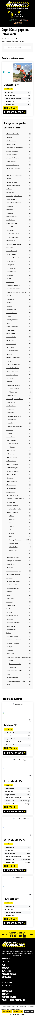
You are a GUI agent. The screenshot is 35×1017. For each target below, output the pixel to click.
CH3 (10, 523)
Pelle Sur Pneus (11, 461)
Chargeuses (9, 213)
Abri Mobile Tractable (12, 134)
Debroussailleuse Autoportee (15, 258)
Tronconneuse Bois (12, 677)
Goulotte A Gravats (12, 351)
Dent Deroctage (11, 268)
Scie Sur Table (10, 609)
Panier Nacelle (10, 437)
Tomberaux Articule (12, 636)
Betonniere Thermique (13, 168)
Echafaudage (10, 282)
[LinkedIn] (24, 936)
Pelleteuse (12, 447)
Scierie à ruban (13, 547)
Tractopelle (9, 647)
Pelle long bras (10, 454)
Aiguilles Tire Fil (11, 144)
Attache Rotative (11, 154)
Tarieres (8, 633)
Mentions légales (9, 997)
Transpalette (10, 653)
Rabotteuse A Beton (12, 557)
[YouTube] (20, 936)
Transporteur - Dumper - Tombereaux (17, 657)
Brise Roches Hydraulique (14, 175)
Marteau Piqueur (11, 395)
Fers (10, 530)
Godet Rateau (10, 340)
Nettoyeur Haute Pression (14, 426)
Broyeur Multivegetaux (13, 185)
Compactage (10, 230)
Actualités (6, 977)
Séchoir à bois (13, 550)
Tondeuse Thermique (12, 643)
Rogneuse (9, 578)
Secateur (9, 612)
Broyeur (8, 179)
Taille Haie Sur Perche (12, 622)
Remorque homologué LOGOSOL (19, 540)
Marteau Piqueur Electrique (14, 399)
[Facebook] (11, 936)
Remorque (9, 567)
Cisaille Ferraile (10, 220)
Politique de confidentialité (13, 1000)
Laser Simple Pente (12, 375)
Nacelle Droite (10, 423)
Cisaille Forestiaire (11, 223)
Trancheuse (9, 650)
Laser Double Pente (12, 371)
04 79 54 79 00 (19, 17)
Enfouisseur (9, 296)
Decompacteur (10, 261)
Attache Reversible (12, 151)
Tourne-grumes (13, 554)
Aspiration (12, 519)
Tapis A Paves (10, 626)
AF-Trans (23, 20)
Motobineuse (10, 409)
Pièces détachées (9, 974)
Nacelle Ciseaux (11, 419)
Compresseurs (10, 240)
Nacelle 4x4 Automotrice (13, 416)
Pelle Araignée (10, 450)
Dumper (8, 278)
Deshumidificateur (11, 271)
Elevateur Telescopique (13, 289)
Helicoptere (9, 361)
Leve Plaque (10, 378)
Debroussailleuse (11, 254)
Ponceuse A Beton (12, 495)
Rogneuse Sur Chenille (13, 581)
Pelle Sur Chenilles (11, 457)
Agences (13, 12)
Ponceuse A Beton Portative (15, 499)
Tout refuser (18, 1012)
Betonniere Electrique (12, 165)
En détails (9, 107)
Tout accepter (7, 1012)
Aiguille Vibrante (11, 141)
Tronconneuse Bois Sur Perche (15, 681)
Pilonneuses (10, 478)
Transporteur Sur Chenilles (14, 671)
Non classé (9, 430)
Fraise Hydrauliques (12, 320)
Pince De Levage (11, 481)
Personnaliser (29, 1012)
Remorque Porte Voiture (13, 574)
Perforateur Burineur (12, 471)
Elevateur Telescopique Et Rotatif (16, 292)
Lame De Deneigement (13, 364)
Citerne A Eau (10, 227)
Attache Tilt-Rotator (12, 158)
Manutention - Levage (13, 385)
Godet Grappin (10, 333)
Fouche (8, 316)
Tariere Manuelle (11, 629)
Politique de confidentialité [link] (18, 1014)
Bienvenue (6, 958)
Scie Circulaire (10, 605)
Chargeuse (9, 209)
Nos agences (7, 991)
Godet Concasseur (12, 327)
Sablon (8, 595)
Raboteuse (12, 536)
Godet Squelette (11, 344)
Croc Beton (9, 247)
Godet (8, 323)
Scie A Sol (9, 602)
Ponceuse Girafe (11, 502)
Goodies (11, 533)
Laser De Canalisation (12, 368)
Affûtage (11, 516)
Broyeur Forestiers (11, 182)
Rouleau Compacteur (15, 234)
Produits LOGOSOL (12, 512)
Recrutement (18, 14)
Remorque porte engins (13, 571)
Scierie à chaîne (13, 543)
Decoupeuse (10, 265)
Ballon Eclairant (11, 161)
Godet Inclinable (11, 337)
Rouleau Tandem (14, 237)
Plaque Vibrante (11, 485)
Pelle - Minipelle (11, 440)
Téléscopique (13, 392)
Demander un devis (13, 112)
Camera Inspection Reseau (14, 196)
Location (9, 382)
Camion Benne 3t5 (11, 199)
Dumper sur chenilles (15, 664)
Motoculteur (10, 413)
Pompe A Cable (11, 488)
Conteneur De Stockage (13, 244)
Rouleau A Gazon (11, 585)
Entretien (11, 526)
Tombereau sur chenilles (13, 640)
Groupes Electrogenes (13, 357)
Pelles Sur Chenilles (12, 464)
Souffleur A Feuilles (12, 616)
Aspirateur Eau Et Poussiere (14, 148)
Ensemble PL (10, 302)
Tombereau (12, 667)
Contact (22, 12)
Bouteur (8, 172)
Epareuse (9, 306)
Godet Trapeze (10, 347)
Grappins (9, 354)
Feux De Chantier (11, 313)
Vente (8, 684)
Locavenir (13, 20)
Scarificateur (10, 598)
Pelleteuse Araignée (12, 468)
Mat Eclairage (10, 402)
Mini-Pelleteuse (11, 406)
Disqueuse (9, 275)
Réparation (6, 971)
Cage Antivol (10, 192)
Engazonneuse (10, 299)
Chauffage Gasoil (11, 216)
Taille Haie (9, 619)
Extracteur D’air (11, 309)
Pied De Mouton (11, 475)
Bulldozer (9, 189)
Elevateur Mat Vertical (13, 285)
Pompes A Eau (10, 492)
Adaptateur (9, 137)
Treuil (8, 674)
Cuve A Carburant (11, 251)
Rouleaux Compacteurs (13, 588)
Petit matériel (8, 982)
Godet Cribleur (10, 330)
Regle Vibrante (10, 564)
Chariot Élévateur (14, 388)
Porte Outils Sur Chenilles (14, 509)
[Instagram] (15, 936)
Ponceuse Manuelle (12, 505)
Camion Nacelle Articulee (13, 203)
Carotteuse (9, 206)
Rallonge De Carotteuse (13, 561)
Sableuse (9, 591)
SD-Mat (18, 23)
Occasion (9, 433)
